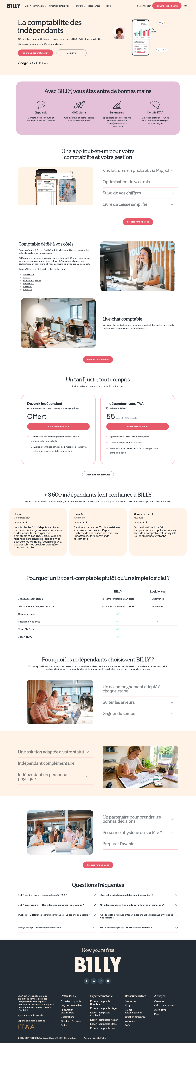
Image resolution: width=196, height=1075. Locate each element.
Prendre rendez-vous (167, 5)
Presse (157, 1014)
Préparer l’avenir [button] (118, 844)
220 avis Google (34, 1015)
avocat (26, 277)
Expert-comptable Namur (104, 1019)
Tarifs (64, 1025)
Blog (127, 1005)
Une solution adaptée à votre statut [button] (51, 752)
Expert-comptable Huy (102, 1028)
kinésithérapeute (32, 280)
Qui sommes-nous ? (165, 1005)
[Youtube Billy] (108, 980)
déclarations (39, 258)
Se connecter (144, 5)
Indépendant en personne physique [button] (42, 777)
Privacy (87, 1038)
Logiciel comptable (71, 1005)
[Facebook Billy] (86, 980)
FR (185, 5)
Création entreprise (135, 1016)
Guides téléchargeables (133, 1011)
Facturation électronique (67, 1011)
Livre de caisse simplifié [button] (125, 204)
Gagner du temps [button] (119, 713)
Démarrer (71, 53)
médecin (27, 286)
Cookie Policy (99, 1038)
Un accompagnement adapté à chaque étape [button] (132, 689)
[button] (57, 895)
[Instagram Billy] (101, 980)
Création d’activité (71, 1021)
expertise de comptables (76, 250)
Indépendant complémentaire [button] (46, 763)
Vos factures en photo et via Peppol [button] (136, 170)
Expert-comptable (71, 1001)
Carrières (159, 1001)
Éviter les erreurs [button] (119, 702)
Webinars (130, 1021)
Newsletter (130, 1001)
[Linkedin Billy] (94, 980)
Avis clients (160, 1009)
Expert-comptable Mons (103, 1023)
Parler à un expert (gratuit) (35, 53)
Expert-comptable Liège (103, 1008)
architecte (28, 274)
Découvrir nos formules (98, 474)
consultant (28, 283)
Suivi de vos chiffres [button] (122, 193)
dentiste (27, 289)
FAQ (127, 1025)
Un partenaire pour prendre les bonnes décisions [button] (132, 819)
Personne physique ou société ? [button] (132, 833)
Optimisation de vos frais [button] (126, 182)
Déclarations (67, 1016)
